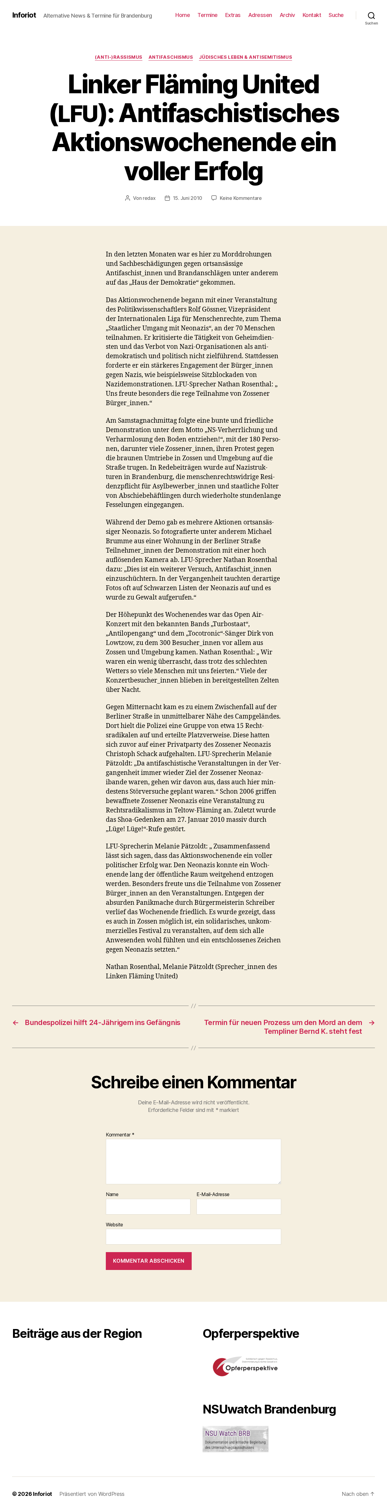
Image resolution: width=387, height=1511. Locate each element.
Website (114, 1224)
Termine (207, 15)
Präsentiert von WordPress (92, 1494)
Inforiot (24, 15)
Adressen (260, 15)
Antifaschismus (170, 57)
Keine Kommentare (241, 198)
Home (182, 15)
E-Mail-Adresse (213, 1194)
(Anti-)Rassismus (118, 57)
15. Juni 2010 (188, 198)
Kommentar (120, 1135)
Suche (336, 15)
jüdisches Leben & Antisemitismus (245, 57)
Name (112, 1194)
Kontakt (312, 15)
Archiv (287, 15)
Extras (233, 15)
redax (149, 198)
